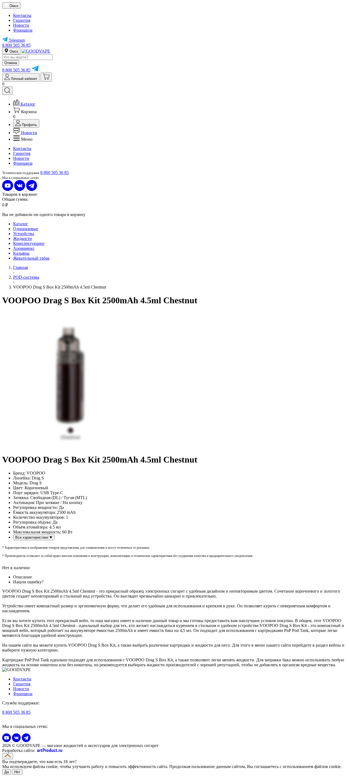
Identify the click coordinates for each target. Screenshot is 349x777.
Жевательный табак (31, 258)
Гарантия (21, 20)
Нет (17, 772)
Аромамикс (24, 248)
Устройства (23, 233)
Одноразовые (25, 228)
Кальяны (21, 253)
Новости (21, 25)
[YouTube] (8, 189)
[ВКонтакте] (20, 189)
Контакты (22, 15)
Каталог (20, 223)
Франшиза (22, 30)
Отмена (10, 63)
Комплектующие (28, 243)
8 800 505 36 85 (16, 45)
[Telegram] (35, 70)
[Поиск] (7, 90)
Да (6, 772)
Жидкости (22, 238)
